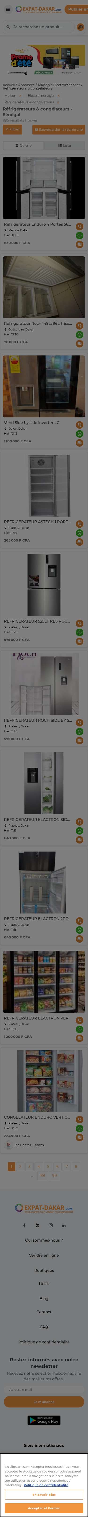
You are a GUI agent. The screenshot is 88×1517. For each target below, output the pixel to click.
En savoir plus (44, 1495)
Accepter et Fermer (44, 1508)
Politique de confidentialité (46, 1485)
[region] (44, 1485)
